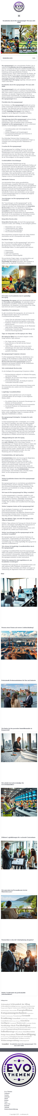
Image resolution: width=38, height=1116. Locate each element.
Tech (5, 1102)
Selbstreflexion (19, 1031)
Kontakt (6, 1105)
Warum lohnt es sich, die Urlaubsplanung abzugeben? (17, 940)
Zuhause (7, 1093)
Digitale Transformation (14, 1008)
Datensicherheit (30, 1006)
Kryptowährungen (16, 1020)
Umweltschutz (13, 1038)
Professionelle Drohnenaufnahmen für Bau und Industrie (18, 680)
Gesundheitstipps (24, 1018)
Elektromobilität (13, 1010)
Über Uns (7, 1104)
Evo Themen (8, 1091)
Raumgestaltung (12, 1029)
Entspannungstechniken (14, 1012)
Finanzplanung (17, 1016)
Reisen (6, 1100)
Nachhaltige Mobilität (31, 1023)
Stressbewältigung (26, 1034)
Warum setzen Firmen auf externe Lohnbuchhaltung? (17, 627)
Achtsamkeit (5, 1004)
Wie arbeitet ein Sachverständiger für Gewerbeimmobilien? (12, 783)
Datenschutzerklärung (11, 1109)
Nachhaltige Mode (8, 1025)
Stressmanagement (5, 1036)
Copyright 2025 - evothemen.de (19, 1114)
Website (6, 1107)
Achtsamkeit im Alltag (20, 1004)
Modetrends (21, 1023)
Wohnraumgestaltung (10, 1040)
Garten (6, 1095)
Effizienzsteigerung (27, 1008)
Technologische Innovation (16, 1036)
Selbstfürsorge (8, 1031)
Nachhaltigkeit (23, 1025)
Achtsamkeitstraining (8, 1006)
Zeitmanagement (24, 1040)
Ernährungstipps (9, 1015)
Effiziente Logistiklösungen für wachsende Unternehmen (18, 837)
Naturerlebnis (4, 1027)
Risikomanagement (24, 1029)
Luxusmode (13, 1023)
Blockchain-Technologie (20, 1006)
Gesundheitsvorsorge (32, 1018)
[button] (19, 15)
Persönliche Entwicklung (13, 1027)
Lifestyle (6, 1097)
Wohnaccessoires (24, 1038)
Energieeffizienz (24, 1010)
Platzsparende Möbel (25, 1027)
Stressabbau (10, 1034)
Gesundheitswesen (6, 1021)
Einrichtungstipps (5, 1010)
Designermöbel (4, 1008)
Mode (6, 1098)
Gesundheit (16, 1018)
